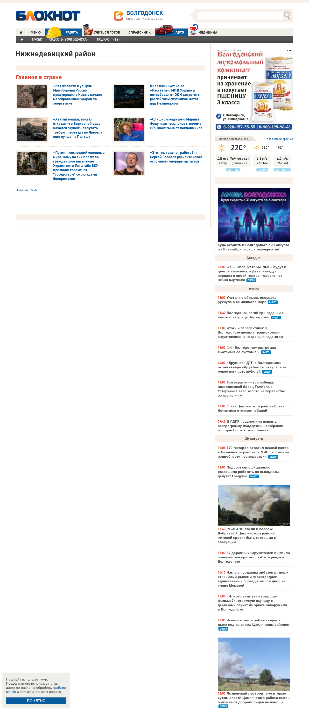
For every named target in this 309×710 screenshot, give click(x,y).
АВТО (180, 32)
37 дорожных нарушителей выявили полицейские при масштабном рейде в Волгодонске (254, 557)
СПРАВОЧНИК (139, 32)
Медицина (207, 32)
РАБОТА (72, 32)
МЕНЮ (36, 32)
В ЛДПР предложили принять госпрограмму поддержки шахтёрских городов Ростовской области (250, 425)
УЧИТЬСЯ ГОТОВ (107, 32)
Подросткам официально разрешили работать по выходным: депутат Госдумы (249, 471)
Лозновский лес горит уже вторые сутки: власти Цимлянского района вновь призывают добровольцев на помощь (254, 697)
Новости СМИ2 (26, 190)
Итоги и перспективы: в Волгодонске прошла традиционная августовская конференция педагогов (250, 332)
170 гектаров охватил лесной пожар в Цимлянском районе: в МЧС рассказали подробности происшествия (253, 452)
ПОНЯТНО (36, 701)
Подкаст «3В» (108, 39)
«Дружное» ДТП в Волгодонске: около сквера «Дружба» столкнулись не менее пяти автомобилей (252, 367)
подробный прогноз (280, 139)
